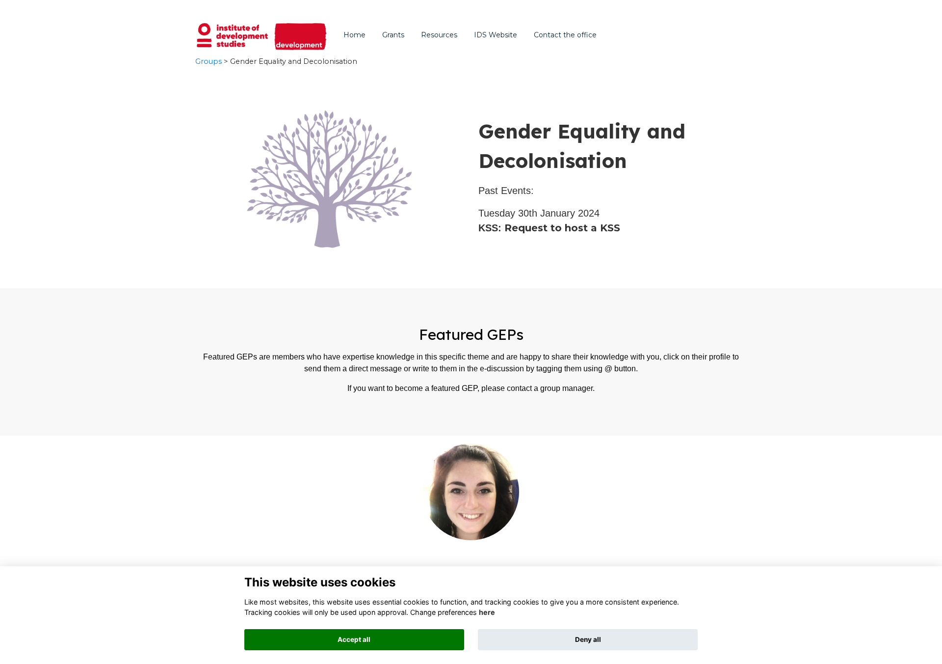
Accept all (354, 639)
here (487, 612)
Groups (208, 61)
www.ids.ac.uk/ (412, 8)
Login (712, 8)
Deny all (588, 639)
